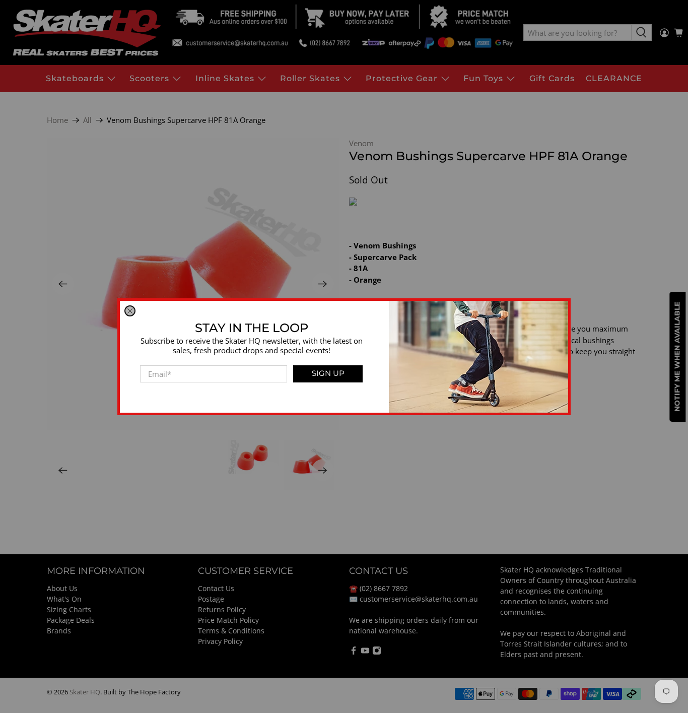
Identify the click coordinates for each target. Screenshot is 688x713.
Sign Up (328, 373)
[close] (130, 311)
